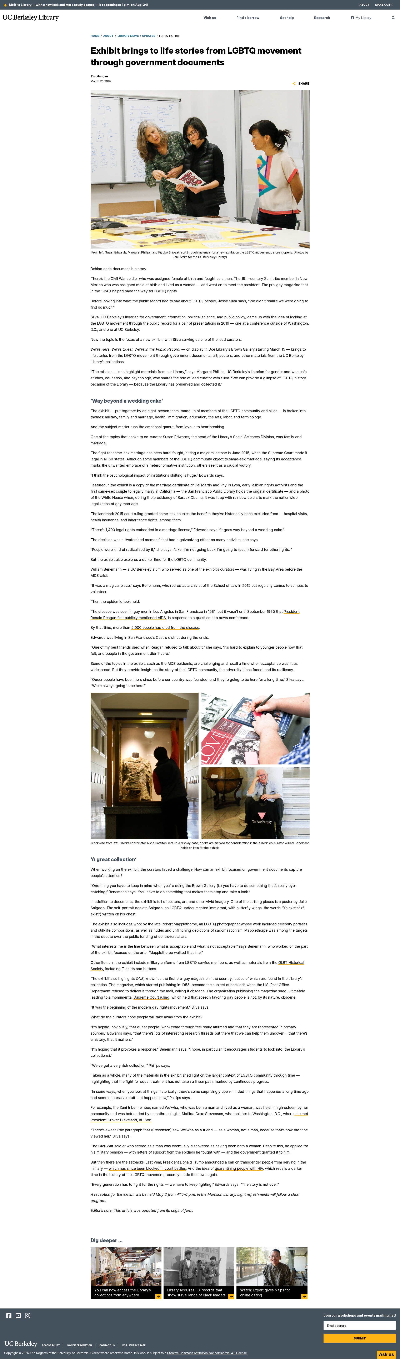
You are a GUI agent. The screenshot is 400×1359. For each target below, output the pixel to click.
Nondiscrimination (79, 1345)
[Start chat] (386, 1355)
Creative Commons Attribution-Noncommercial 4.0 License (207, 1353)
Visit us (210, 18)
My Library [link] (365, 19)
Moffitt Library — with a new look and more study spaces (52, 4)
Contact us (107, 1345)
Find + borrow (247, 18)
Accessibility (51, 1345)
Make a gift (384, 4)
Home (95, 35)
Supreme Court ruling (151, 997)
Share (303, 83)
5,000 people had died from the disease (165, 627)
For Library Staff (134, 1345)
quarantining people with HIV (239, 1168)
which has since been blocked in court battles (147, 1168)
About (364, 4)
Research (322, 18)
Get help (287, 18)
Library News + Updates (136, 35)
